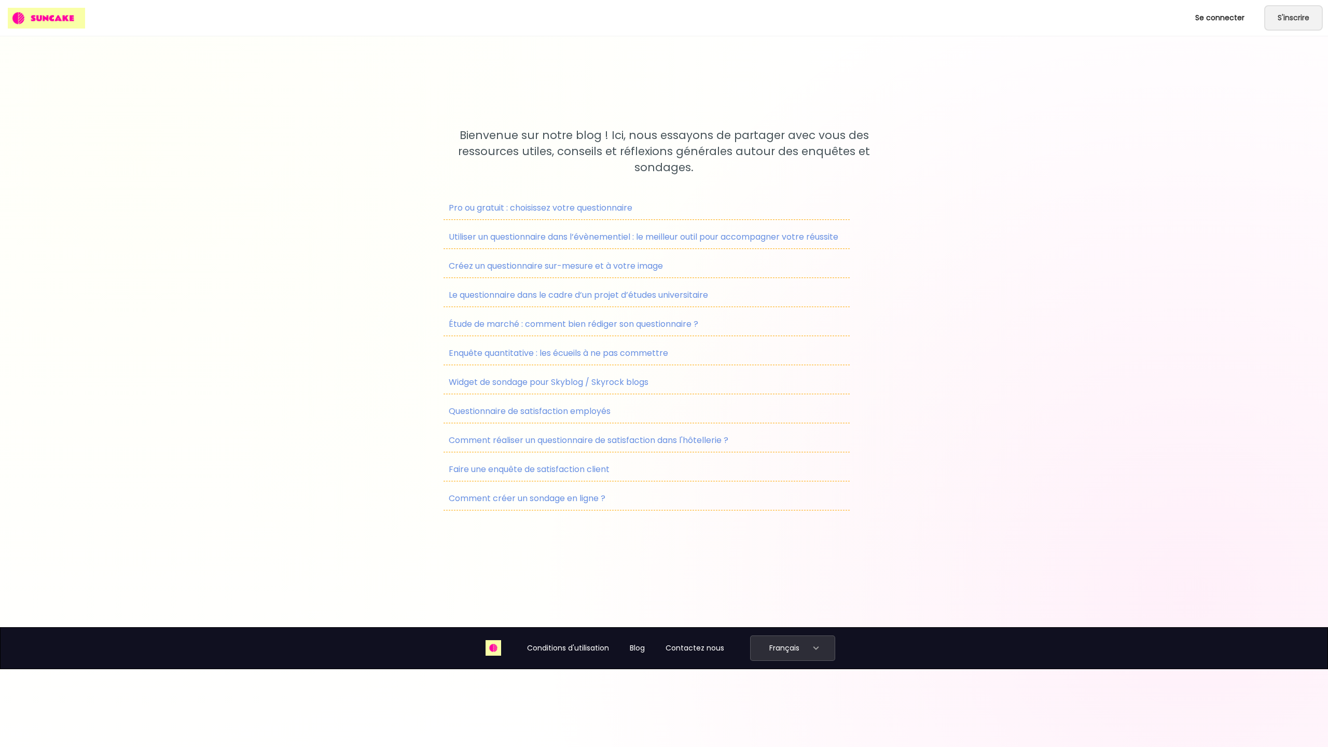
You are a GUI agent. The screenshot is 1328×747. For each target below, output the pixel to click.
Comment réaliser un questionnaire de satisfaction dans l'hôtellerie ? (588, 440)
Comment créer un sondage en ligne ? (527, 498)
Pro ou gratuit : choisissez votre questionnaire (540, 208)
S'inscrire (1293, 17)
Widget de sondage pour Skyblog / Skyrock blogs (548, 382)
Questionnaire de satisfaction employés (530, 411)
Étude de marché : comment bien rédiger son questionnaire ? (573, 324)
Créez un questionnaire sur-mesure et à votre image (556, 266)
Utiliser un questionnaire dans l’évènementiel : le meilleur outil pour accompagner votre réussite (643, 237)
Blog (637, 648)
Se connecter (1219, 17)
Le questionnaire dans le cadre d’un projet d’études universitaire (578, 295)
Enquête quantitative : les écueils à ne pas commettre (558, 353)
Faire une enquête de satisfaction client (529, 469)
